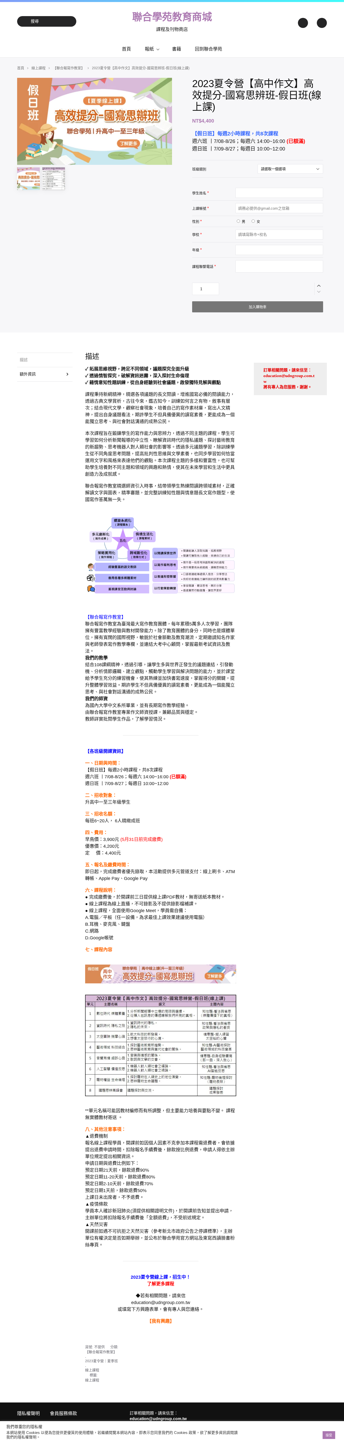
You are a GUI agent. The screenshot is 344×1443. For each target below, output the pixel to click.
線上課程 (38, 68)
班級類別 (199, 169)
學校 (195, 235)
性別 (195, 221)
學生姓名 (199, 193)
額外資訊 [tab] (28, 374)
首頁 (126, 49)
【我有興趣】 (160, 1321)
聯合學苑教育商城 (172, 16)
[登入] (302, 21)
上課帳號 (199, 208)
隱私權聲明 (28, 1413)
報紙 (149, 49)
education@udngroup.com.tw (160, 1302)
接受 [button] (329, 1435)
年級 (195, 250)
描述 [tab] (24, 360)
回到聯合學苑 (208, 49)
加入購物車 (257, 307)
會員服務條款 (63, 1413)
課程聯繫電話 (202, 267)
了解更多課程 (160, 1283)
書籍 (176, 49)
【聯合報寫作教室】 (69, 68)
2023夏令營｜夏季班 (101, 1361)
